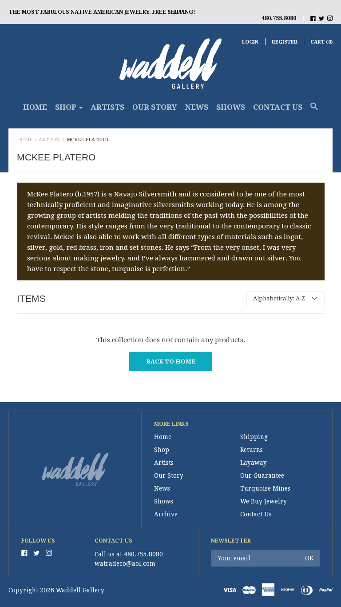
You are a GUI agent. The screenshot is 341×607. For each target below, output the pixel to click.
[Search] (314, 110)
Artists (107, 107)
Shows (230, 107)
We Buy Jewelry (263, 501)
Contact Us (277, 107)
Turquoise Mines (265, 488)
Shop (161, 449)
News (196, 107)
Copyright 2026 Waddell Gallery (56, 590)
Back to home (170, 361)
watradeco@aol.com (125, 563)
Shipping (254, 436)
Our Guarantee (262, 475)
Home (35, 107)
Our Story (154, 107)
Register (284, 42)
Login (250, 42)
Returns (251, 449)
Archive (166, 514)
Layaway (253, 462)
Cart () (321, 42)
